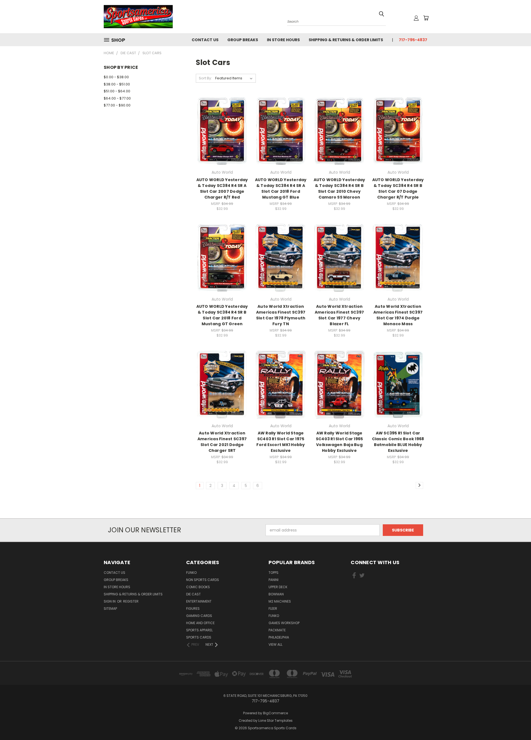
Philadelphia (279, 637)
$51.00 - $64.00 (117, 91)
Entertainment (199, 601)
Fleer (273, 608)
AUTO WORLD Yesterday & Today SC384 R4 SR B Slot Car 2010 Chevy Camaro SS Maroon (339, 188)
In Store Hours (283, 40)
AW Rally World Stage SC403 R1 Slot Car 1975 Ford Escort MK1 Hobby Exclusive (280, 441)
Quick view (222, 119)
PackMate (277, 630)
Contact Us (205, 40)
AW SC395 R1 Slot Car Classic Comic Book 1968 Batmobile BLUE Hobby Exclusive (398, 441)
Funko (191, 572)
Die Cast (193, 594)
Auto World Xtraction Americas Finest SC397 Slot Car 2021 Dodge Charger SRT (222, 441)
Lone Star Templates (275, 720)
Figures (193, 608)
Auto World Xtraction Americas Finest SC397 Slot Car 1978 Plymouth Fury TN (281, 315)
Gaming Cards (199, 615)
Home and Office (200, 623)
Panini (273, 579)
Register (131, 601)
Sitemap (110, 608)
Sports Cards (198, 637)
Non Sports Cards (202, 579)
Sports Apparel (199, 630)
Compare (220, 130)
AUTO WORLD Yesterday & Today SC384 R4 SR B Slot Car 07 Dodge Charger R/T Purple (398, 188)
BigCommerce (275, 713)
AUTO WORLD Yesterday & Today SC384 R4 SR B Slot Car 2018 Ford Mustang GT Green (222, 315)
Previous (516, 722)
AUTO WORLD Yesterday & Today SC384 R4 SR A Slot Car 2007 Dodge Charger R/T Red (222, 188)
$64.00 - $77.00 (117, 98)
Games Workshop (284, 623)
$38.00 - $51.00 (117, 84)
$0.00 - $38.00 (116, 77)
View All (275, 644)
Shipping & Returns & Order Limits (346, 40)
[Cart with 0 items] (426, 18)
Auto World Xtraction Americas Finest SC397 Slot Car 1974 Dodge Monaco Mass (398, 315)
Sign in (110, 601)
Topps (273, 572)
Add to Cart (222, 140)
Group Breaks (242, 40)
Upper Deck (278, 587)
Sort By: (205, 78)
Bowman (276, 594)
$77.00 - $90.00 (117, 105)
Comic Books (198, 587)
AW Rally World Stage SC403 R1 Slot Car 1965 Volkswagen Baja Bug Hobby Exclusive (339, 441)
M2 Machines (280, 601)
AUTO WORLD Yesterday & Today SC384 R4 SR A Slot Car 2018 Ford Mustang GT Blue (281, 188)
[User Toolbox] (416, 18)
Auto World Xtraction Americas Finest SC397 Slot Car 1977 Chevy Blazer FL (339, 315)
